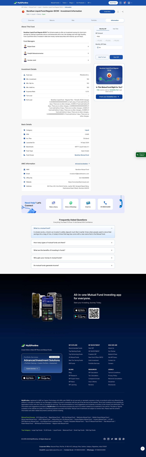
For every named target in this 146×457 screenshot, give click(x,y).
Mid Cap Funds (90, 430)
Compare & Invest (94, 378)
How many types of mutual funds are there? (49, 242)
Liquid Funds (57, 430)
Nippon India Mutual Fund (60, 423)
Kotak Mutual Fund (27, 423)
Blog (70, 372)
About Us (111, 348)
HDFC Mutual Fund (44, 419)
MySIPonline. (34, 439)
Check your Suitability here (108, 97)
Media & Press (112, 354)
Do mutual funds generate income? (46, 265)
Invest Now (107, 11)
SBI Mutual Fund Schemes (43, 423)
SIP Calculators (93, 372)
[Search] (120, 3)
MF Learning (73, 385)
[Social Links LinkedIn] (108, 439)
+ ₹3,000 (108, 40)
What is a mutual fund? (42, 228)
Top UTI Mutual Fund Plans (93, 421)
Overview (31, 20)
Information (115, 20)
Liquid (33, 14)
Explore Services (31, 368)
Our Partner (111, 351)
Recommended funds (75, 348)
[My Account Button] (129, 3)
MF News (72, 381)
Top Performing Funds (76, 354)
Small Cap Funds (79, 430)
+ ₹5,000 (116, 40)
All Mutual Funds (74, 357)
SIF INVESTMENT (93, 351)
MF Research (73, 375)
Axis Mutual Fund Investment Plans (51, 421)
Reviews (91, 385)
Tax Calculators (93, 375)
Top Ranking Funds (75, 351)
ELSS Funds (47, 430)
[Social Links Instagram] (120, 439)
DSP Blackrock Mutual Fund (30, 421)
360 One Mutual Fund (68, 417)
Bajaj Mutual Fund (54, 417)
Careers (110, 363)
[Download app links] (80, 310)
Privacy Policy (112, 375)
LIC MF (110, 419)
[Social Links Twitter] (112, 439)
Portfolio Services (93, 363)
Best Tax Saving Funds (76, 360)
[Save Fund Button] (118, 11)
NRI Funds (72, 363)
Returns (52, 20)
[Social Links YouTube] (116, 439)
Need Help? (113, 2)
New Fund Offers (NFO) (95, 357)
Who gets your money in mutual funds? (48, 258)
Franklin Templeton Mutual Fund (74, 421)
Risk (73, 20)
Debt (28, 14)
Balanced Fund (67, 430)
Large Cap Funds (37, 430)
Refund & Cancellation (115, 378)
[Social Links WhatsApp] (124, 439)
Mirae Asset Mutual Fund (29, 419)
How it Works (92, 381)
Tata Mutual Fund (109, 421)
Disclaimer (111, 381)
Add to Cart (102, 57)
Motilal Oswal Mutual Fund (100, 417)
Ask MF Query (112, 357)
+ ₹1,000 (99, 40)
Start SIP (116, 57)
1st (100, 47)
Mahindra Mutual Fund (84, 417)
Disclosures (111, 385)
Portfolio (94, 20)
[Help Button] (143, 449)
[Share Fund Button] (123, 11)
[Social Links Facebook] (105, 439)
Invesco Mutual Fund (100, 419)
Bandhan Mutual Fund (82, 155)
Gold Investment (93, 360)
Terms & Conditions (114, 372)
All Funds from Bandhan (81, 163)
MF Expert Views (74, 378)
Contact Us (111, 360)
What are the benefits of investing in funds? (49, 250)
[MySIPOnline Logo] (21, 2)
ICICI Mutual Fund (41, 417)
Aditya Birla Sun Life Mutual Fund (62, 419)
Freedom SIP (92, 354)
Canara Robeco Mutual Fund (83, 419)
